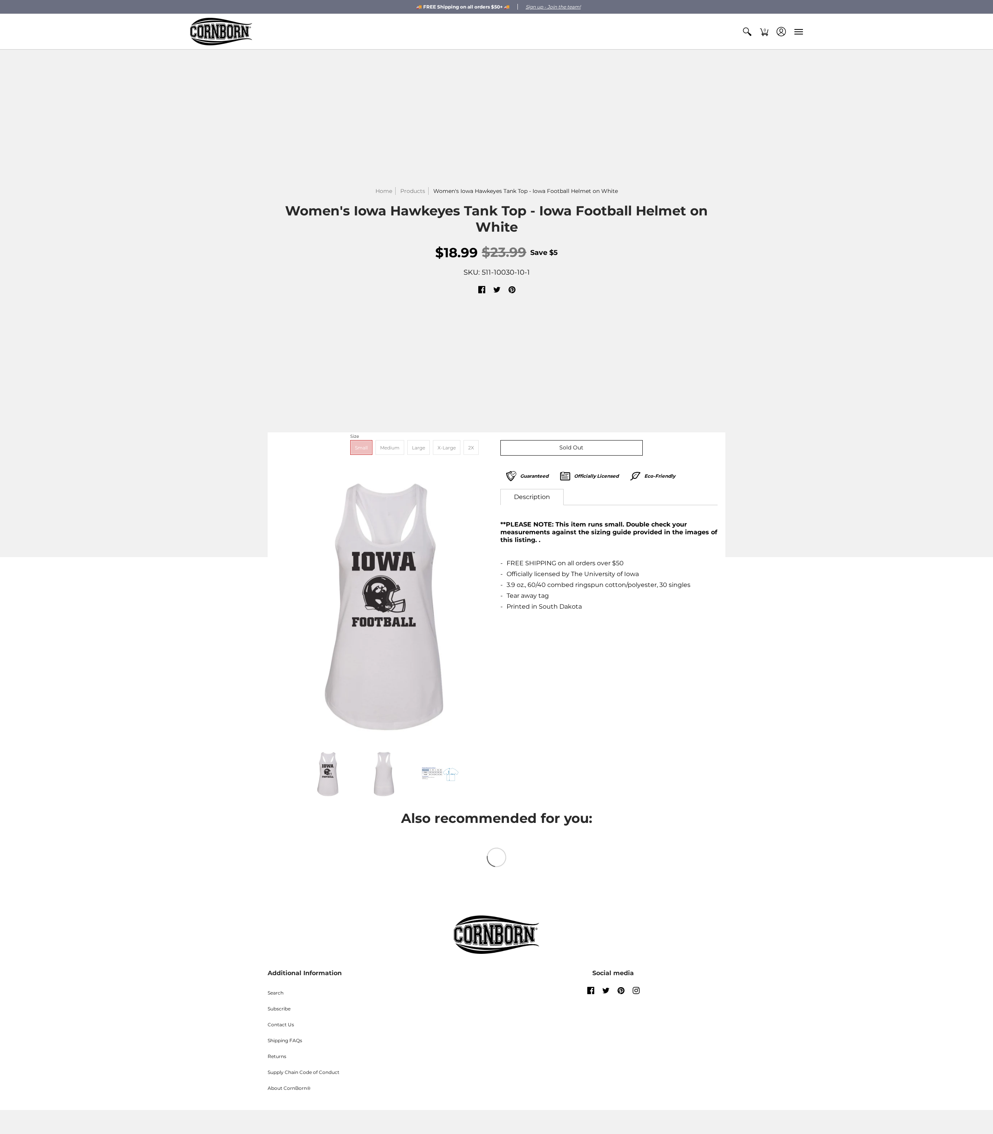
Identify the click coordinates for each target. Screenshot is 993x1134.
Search (276, 993)
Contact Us (281, 1024)
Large (418, 448)
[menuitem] (747, 31)
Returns (277, 1056)
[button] (747, 31)
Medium (390, 448)
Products (412, 191)
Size (354, 436)
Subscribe (279, 1009)
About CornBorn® (289, 1088)
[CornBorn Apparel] (221, 31)
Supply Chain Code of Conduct (303, 1072)
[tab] (532, 497)
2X (471, 448)
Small (361, 448)
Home (383, 191)
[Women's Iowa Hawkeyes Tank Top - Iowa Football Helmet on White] (384, 606)
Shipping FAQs (285, 1040)
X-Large (447, 448)
